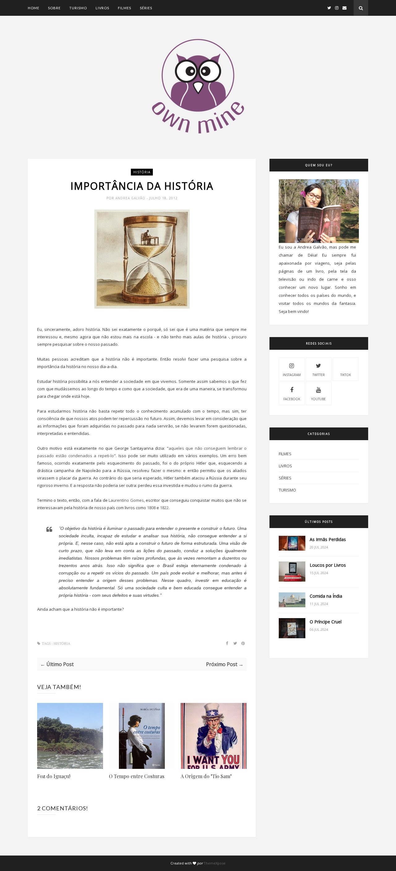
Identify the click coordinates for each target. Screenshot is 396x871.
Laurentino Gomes (126, 500)
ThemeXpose (215, 863)
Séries (146, 8)
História (141, 172)
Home (33, 8)
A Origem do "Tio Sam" (206, 776)
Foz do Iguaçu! (53, 776)
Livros (102, 8)
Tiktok (345, 375)
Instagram (292, 375)
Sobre (54, 8)
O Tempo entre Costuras (136, 776)
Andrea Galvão (131, 198)
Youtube (318, 399)
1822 (164, 507)
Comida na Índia (326, 596)
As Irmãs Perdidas (328, 539)
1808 (152, 507)
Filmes (124, 8)
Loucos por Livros (328, 565)
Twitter (318, 375)
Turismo (78, 8)
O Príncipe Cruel (326, 622)
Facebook (291, 399)
